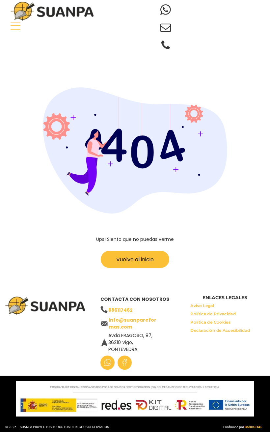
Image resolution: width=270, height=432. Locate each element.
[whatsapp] (166, 10)
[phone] (166, 46)
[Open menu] (15, 26)
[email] (166, 28)
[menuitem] (202, 307)
